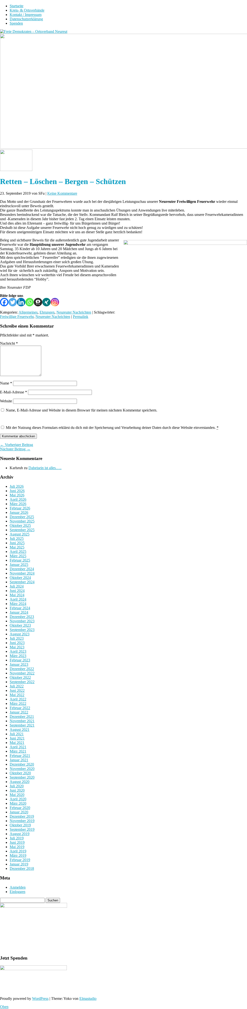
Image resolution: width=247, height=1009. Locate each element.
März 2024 (18, 604)
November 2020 (22, 769)
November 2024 (22, 573)
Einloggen (17, 892)
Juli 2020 (17, 786)
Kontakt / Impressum (25, 15)
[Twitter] (12, 302)
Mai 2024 (17, 595)
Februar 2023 (20, 660)
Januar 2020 (19, 812)
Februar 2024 (20, 608)
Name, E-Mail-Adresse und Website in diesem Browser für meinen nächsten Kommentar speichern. (81, 410)
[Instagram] (55, 302)
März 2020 (18, 803)
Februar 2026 (20, 508)
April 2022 (18, 699)
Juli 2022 (17, 686)
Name (6, 383)
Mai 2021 (17, 743)
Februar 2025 (20, 560)
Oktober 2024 (20, 578)
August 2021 (19, 730)
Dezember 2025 (22, 517)
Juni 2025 (17, 543)
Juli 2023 (17, 638)
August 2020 (19, 782)
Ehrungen (47, 312)
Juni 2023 (17, 643)
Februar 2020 (20, 808)
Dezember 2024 (22, 569)
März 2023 (18, 656)
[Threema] (38, 302)
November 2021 (22, 721)
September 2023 (22, 630)
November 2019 (22, 821)
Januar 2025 (19, 565)
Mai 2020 (17, 795)
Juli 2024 (17, 586)
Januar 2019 (19, 864)
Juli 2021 (17, 734)
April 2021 (18, 747)
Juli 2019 (17, 838)
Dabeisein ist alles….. (45, 468)
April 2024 (18, 599)
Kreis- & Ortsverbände (27, 10)
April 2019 (18, 851)
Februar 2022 (20, 708)
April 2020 (18, 799)
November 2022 (22, 673)
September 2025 (22, 530)
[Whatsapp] (29, 302)
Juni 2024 (17, 591)
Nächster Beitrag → (15, 449)
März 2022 (18, 703)
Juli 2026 (17, 486)
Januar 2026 (19, 512)
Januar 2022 (19, 712)
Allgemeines (28, 312)
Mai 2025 (17, 547)
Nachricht (9, 343)
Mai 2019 (17, 847)
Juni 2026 (17, 491)
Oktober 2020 (20, 773)
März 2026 (18, 504)
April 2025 (18, 551)
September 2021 (22, 725)
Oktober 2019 (20, 825)
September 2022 (22, 682)
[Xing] (46, 302)
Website (6, 401)
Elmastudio (87, 998)
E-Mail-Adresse (13, 392)
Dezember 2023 (22, 617)
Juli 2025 (17, 538)
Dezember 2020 (22, 764)
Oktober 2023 (20, 625)
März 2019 (18, 855)
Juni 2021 (17, 738)
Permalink (80, 317)
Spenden (16, 23)
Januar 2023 (19, 664)
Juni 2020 (17, 790)
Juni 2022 (17, 690)
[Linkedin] (21, 302)
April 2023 (18, 651)
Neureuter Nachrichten (73, 312)
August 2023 (19, 634)
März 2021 (18, 751)
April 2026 (18, 499)
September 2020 (22, 777)
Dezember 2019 (22, 816)
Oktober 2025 (20, 525)
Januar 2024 (19, 612)
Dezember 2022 (22, 669)
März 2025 (18, 556)
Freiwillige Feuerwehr (17, 317)
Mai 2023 (17, 647)
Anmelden (18, 887)
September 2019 (22, 829)
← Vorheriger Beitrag (16, 445)
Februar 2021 (20, 756)
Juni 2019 (17, 842)
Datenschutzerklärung (26, 19)
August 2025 (19, 534)
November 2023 (22, 621)
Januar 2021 (19, 760)
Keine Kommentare (62, 193)
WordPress (40, 998)
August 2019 (19, 834)
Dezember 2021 (22, 716)
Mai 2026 (17, 495)
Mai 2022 (17, 695)
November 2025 (22, 521)
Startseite (16, 6)
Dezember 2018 (22, 868)
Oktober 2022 (20, 677)
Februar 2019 (20, 860)
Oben (4, 1007)
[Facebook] (4, 302)
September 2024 (22, 582)
